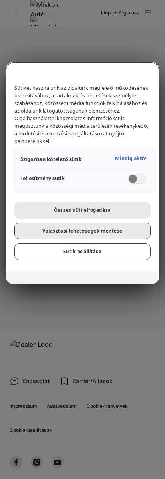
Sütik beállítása (82, 251)
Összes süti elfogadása (82, 210)
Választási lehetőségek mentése (82, 231)
